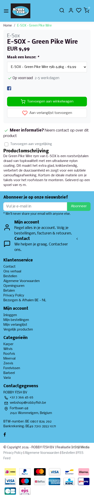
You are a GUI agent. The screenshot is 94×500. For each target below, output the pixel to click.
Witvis (8, 349)
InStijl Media (80, 447)
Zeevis (8, 363)
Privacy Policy (13, 295)
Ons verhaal (12, 271)
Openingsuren (13, 286)
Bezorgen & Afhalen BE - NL (24, 300)
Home (7, 25)
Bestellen (10, 276)
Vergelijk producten (18, 329)
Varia (7, 378)
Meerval (9, 358)
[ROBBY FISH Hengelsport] (20, 10)
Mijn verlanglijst (15, 325)
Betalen (9, 291)
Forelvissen (11, 368)
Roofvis (9, 354)
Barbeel (9, 373)
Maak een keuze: (23, 57)
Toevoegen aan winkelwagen (50, 101)
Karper (8, 344)
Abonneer (79, 206)
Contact (9, 267)
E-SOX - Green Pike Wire (34, 25)
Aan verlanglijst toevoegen (50, 113)
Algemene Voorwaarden (21, 281)
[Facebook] (9, 88)
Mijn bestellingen (16, 320)
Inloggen (10, 315)
